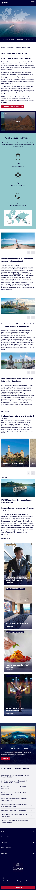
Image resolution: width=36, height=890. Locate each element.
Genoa (17, 265)
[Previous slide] (28, 252)
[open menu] (33, 2)
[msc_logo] (5, 2)
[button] (18, 776)
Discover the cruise (9, 39)
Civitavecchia (5, 404)
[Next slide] (33, 252)
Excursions (20, 39)
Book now (5, 758)
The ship (28, 39)
